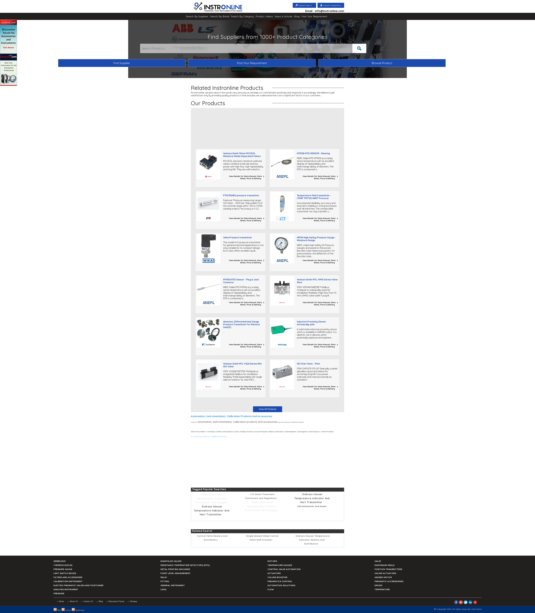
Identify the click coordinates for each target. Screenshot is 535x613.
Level (163, 589)
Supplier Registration (332, 5)
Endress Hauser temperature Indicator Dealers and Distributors (312, 540)
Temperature (382, 589)
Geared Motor (383, 577)
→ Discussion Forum (115, 601)
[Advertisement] (267, 127)
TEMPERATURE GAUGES (280, 565)
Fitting (164, 581)
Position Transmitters (388, 569)
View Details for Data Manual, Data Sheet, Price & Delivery (245, 177)
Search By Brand (219, 16)
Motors (272, 561)
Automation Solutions (281, 585)
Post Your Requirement (314, 16)
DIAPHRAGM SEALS (384, 565)
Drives (378, 585)
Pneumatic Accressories (388, 581)
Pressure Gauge (63, 569)
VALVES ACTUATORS (385, 573)
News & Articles (284, 16)
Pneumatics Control (280, 581)
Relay (163, 577)
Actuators (274, 573)
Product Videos (264, 16)
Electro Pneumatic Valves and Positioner (79, 585)
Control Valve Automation (284, 569)
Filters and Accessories (68, 577)
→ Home (60, 601)
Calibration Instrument (68, 581)
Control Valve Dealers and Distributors (212, 538)
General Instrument (172, 585)
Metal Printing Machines (175, 569)
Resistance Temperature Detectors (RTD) (185, 565)
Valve (377, 561)
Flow (271, 589)
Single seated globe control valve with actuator (262, 538)
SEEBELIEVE (59, 561)
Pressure (59, 593)
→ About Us (72, 601)
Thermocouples (63, 565)
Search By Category (242, 16)
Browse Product (382, 63)
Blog (297, 16)
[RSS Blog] (57, 610)
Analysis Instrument (66, 589)
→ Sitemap (132, 601)
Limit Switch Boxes (65, 573)
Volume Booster (277, 577)
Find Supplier (121, 63)
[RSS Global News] (78, 610)
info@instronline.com (219, 436)
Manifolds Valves (170, 561)
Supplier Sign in (305, 5)
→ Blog (99, 601)
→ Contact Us (87, 601)
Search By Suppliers (197, 16)
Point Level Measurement (175, 573)
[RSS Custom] (66, 610)
